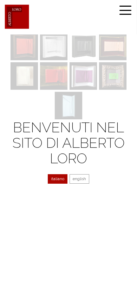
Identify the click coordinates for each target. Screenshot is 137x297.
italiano (57, 179)
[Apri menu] (125, 10)
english (79, 179)
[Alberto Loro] (17, 17)
